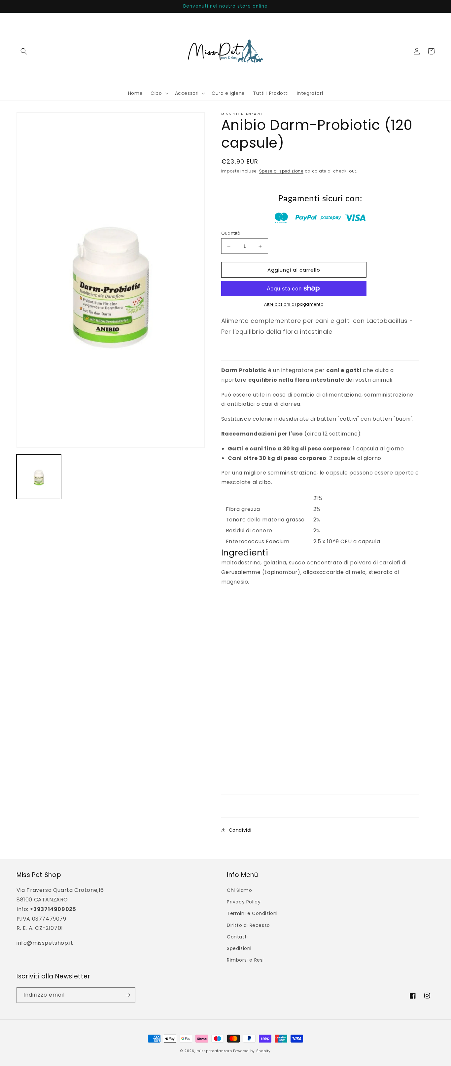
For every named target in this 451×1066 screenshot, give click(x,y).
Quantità (231, 233)
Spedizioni (239, 948)
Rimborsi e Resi (245, 960)
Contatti (237, 936)
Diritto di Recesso (248, 925)
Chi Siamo (239, 890)
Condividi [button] (240, 830)
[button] (24, 51)
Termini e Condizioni (252, 913)
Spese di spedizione (281, 171)
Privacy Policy (243, 901)
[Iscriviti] (128, 995)
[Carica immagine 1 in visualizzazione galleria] (39, 476)
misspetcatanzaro (214, 1050)
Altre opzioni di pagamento (293, 304)
